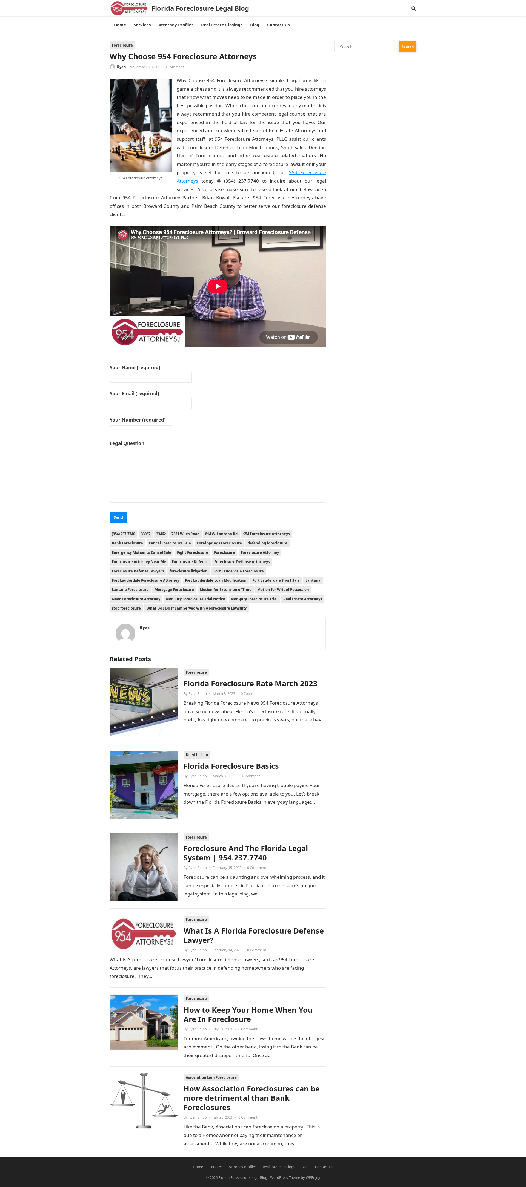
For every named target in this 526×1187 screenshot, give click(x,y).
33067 (145, 533)
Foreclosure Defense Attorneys (242, 561)
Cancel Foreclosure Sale (170, 543)
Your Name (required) (135, 367)
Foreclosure (122, 45)
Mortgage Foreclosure (174, 589)
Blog (305, 1166)
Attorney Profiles (242, 1166)
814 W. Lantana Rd (221, 533)
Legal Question (127, 443)
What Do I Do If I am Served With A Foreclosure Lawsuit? (197, 608)
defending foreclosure (267, 543)
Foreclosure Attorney (260, 552)
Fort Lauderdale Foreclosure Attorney (145, 580)
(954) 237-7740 (123, 533)
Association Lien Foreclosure (211, 1077)
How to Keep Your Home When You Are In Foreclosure (248, 1014)
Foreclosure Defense (190, 561)
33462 (161, 533)
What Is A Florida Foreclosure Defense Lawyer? (254, 935)
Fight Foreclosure (192, 552)
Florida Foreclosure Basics (231, 766)
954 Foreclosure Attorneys (266, 533)
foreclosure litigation (189, 571)
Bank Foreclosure (127, 543)
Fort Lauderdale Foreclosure (238, 571)
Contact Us (324, 1166)
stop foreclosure (126, 608)
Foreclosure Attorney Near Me (139, 561)
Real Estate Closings (279, 1166)
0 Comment (174, 66)
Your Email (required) (134, 393)
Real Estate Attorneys (302, 599)
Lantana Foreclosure (130, 589)
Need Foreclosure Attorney (136, 599)
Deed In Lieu (197, 754)
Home (198, 1166)
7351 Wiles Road (185, 533)
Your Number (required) (138, 420)
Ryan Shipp (197, 693)
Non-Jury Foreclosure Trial (254, 599)
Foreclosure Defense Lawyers (138, 571)
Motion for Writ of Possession (283, 589)
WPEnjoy (313, 1177)
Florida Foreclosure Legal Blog (200, 8)
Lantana (313, 580)
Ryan (121, 66)
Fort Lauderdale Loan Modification (216, 580)
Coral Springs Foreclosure (219, 543)
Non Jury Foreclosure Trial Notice (195, 599)
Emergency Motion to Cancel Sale (141, 552)
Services (215, 1166)
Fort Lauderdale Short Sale (276, 580)
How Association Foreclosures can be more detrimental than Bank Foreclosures (252, 1098)
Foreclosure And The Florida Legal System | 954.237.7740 (246, 853)
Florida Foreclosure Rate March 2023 (251, 683)
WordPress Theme (285, 1177)
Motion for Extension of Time (225, 589)
